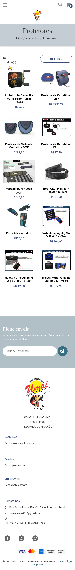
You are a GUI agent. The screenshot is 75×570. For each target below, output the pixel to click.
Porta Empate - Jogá (18, 188)
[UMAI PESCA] (37, 16)
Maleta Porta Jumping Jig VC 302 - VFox (19, 279)
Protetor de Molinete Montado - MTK (18, 146)
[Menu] (5, 5)
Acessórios (32, 38)
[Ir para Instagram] (21, 538)
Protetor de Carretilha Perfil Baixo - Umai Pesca (19, 99)
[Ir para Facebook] (7, 538)
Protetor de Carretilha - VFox (56, 146)
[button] (59, 5)
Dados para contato (16, 465)
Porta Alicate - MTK (18, 233)
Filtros (57, 58)
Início (19, 38)
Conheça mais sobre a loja (20, 443)
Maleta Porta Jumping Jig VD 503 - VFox (56, 279)
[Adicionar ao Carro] (65, 176)
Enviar (63, 351)
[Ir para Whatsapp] (35, 538)
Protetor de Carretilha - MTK (56, 97)
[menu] (66, 5)
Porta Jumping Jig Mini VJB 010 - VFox (56, 235)
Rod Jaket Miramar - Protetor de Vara (56, 190)
